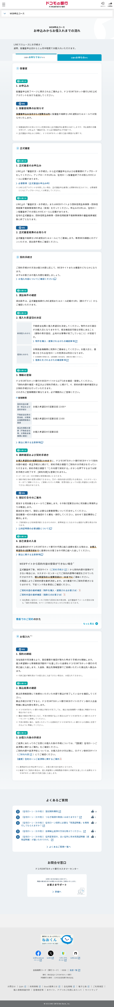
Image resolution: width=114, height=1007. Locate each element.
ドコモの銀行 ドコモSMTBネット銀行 (57, 4)
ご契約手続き (57, 569)
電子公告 (84, 986)
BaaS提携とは (52, 986)
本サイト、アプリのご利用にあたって (64, 990)
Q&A (23, 986)
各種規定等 (38, 990)
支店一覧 (73, 970)
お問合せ (12, 986)
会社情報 (69, 986)
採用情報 (35, 986)
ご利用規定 (98, 986)
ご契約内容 (23, 754)
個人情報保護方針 (22, 990)
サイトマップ (91, 990)
